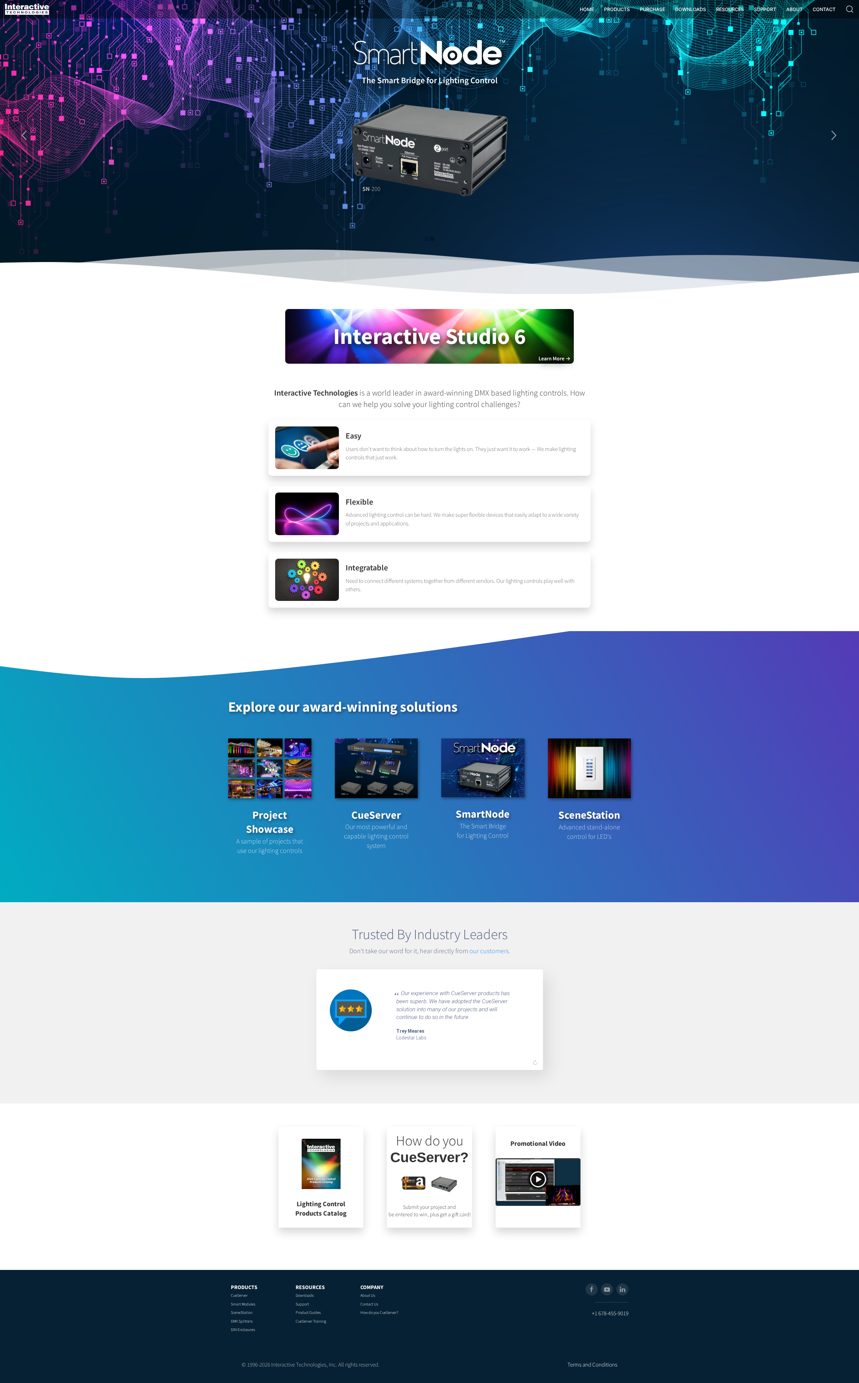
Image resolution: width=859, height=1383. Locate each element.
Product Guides (308, 1312)
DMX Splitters (242, 1321)
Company (371, 1287)
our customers (489, 950)
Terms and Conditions (592, 1364)
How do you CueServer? (379, 1312)
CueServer (239, 1295)
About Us (367, 1295)
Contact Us (369, 1304)
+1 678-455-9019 (610, 1313)
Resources (310, 1287)
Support (302, 1304)
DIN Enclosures (243, 1329)
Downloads (305, 1295)
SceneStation (241, 1312)
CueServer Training (311, 1321)
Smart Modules (243, 1304)
